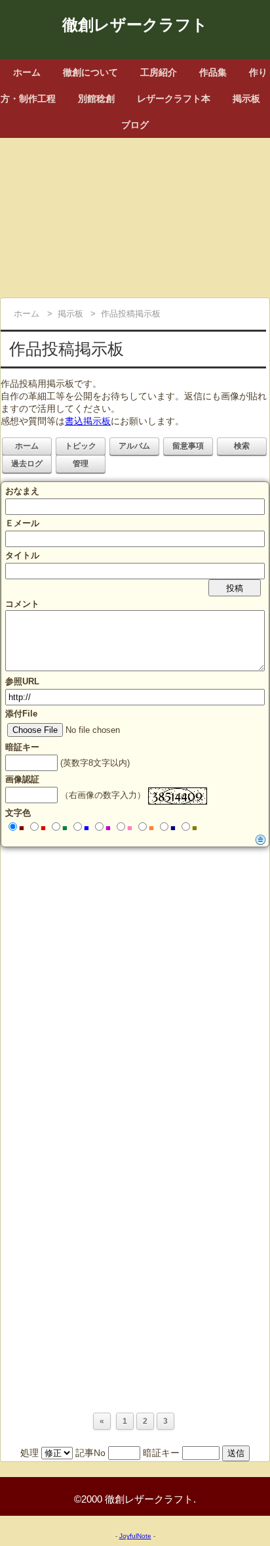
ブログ (135, 125)
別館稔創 (96, 98)
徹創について (90, 72)
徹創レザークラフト (135, 24)
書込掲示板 (88, 421)
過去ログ (27, 463)
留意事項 (188, 446)
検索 (242, 446)
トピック (80, 446)
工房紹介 (158, 72)
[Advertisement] (135, 213)
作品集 (213, 72)
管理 (80, 463)
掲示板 (246, 98)
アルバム (134, 446)
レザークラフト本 (173, 98)
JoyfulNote (135, 1535)
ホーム (27, 72)
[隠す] (260, 840)
